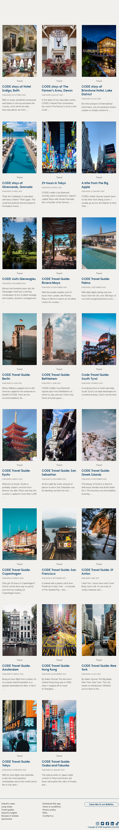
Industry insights (9, 813)
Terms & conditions (52, 807)
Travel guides (7, 810)
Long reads (6, 807)
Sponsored (6, 819)
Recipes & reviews (10, 816)
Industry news (8, 804)
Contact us (48, 816)
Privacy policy (49, 810)
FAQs (45, 813)
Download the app (52, 804)
